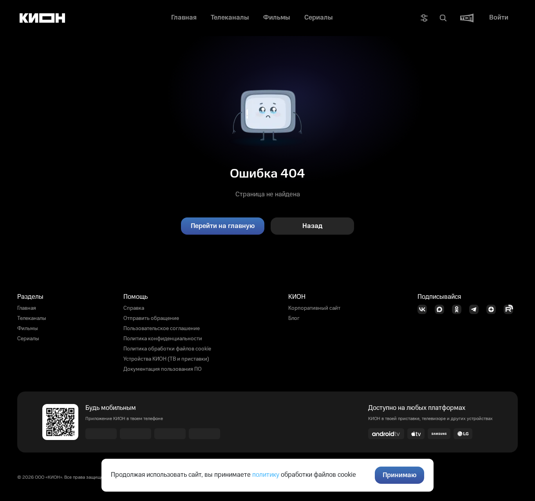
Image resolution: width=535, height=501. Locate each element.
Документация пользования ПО (162, 369)
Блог (294, 318)
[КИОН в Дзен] (493, 309)
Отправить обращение (151, 318)
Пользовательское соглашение (161, 328)
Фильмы (27, 328)
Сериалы (28, 338)
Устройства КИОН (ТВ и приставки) (166, 359)
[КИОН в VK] (425, 309)
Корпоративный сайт (314, 308)
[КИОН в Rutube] (511, 309)
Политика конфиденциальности (162, 338)
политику (265, 474)
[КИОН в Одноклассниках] (459, 309)
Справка (133, 308)
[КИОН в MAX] (442, 309)
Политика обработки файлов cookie (167, 348)
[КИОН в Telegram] (476, 309)
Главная (26, 308)
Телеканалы (31, 318)
